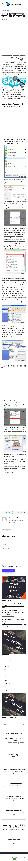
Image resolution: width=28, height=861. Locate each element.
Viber (5, 680)
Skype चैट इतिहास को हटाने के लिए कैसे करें (14, 769)
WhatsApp (7, 687)
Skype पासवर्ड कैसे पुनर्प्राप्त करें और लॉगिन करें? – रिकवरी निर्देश (14, 826)
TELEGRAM (7, 673)
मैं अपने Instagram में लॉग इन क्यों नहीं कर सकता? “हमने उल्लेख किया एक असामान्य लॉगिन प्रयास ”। (13, 606)
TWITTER (6, 676)
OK (14, 859)
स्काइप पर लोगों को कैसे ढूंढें (14, 839)
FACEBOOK (7, 659)
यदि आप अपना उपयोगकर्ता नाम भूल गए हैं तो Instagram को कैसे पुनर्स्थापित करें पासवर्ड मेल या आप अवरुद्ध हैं (13, 612)
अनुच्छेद (5, 690)
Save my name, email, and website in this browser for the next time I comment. (13, 565)
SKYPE (6, 670)
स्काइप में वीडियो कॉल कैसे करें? (14, 796)
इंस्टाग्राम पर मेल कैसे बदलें (8, 617)
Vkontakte (7, 683)
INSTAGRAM (7, 663)
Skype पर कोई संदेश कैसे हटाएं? (14, 783)
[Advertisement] (14, 41)
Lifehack (6, 666)
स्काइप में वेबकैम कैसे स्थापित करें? (14, 810)
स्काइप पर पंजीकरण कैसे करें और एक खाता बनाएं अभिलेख (14, 739)
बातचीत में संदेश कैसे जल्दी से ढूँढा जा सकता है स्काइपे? (14, 755)
